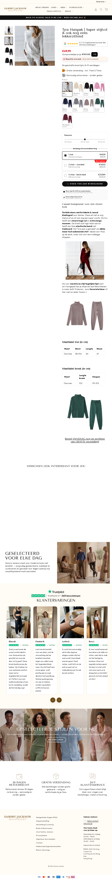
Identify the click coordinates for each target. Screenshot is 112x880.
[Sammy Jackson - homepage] (15, 9)
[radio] (67, 89)
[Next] (59, 700)
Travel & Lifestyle (54, 11)
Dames (54, 7)
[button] (84, 155)
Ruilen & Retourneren (44, 828)
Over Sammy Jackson (44, 832)
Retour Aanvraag (43, 850)
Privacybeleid (41, 835)
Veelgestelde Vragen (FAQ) (46, 817)
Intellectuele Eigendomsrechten (48, 846)
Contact (39, 843)
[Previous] (52, 700)
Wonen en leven (75, 7)
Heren (62, 7)
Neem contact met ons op (91, 822)
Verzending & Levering (45, 825)
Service (68, 11)
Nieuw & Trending (42, 7)
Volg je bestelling (42, 821)
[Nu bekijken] (56, 735)
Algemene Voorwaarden (45, 839)
